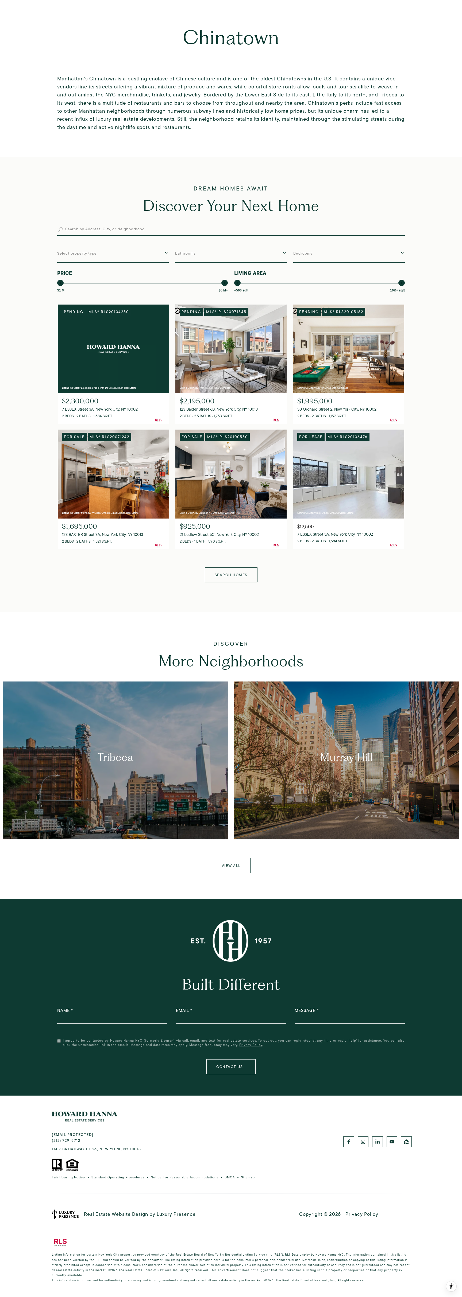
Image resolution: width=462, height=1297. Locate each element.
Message (305, 1010)
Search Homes (231, 575)
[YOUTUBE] (392, 1141)
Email (182, 1010)
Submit (231, 1066)
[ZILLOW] (406, 1141)
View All (231, 865)
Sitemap (248, 1177)
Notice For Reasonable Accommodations (184, 1177)
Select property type (77, 253)
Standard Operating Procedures (117, 1177)
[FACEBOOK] (348, 1141)
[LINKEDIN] (377, 1141)
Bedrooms (302, 253)
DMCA (230, 1177)
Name (63, 1010)
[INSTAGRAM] (363, 1141)
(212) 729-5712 (66, 1140)
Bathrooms (185, 253)
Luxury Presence (176, 1214)
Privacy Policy (250, 1044)
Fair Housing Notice (68, 1177)
